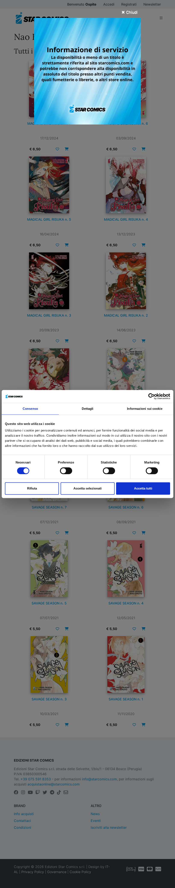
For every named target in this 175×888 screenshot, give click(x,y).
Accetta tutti (143, 488)
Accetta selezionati (87, 488)
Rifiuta (32, 488)
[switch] (66, 470)
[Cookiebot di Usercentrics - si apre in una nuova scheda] (151, 396)
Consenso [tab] (30, 408)
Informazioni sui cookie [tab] (144, 408)
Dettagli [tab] (87, 408)
